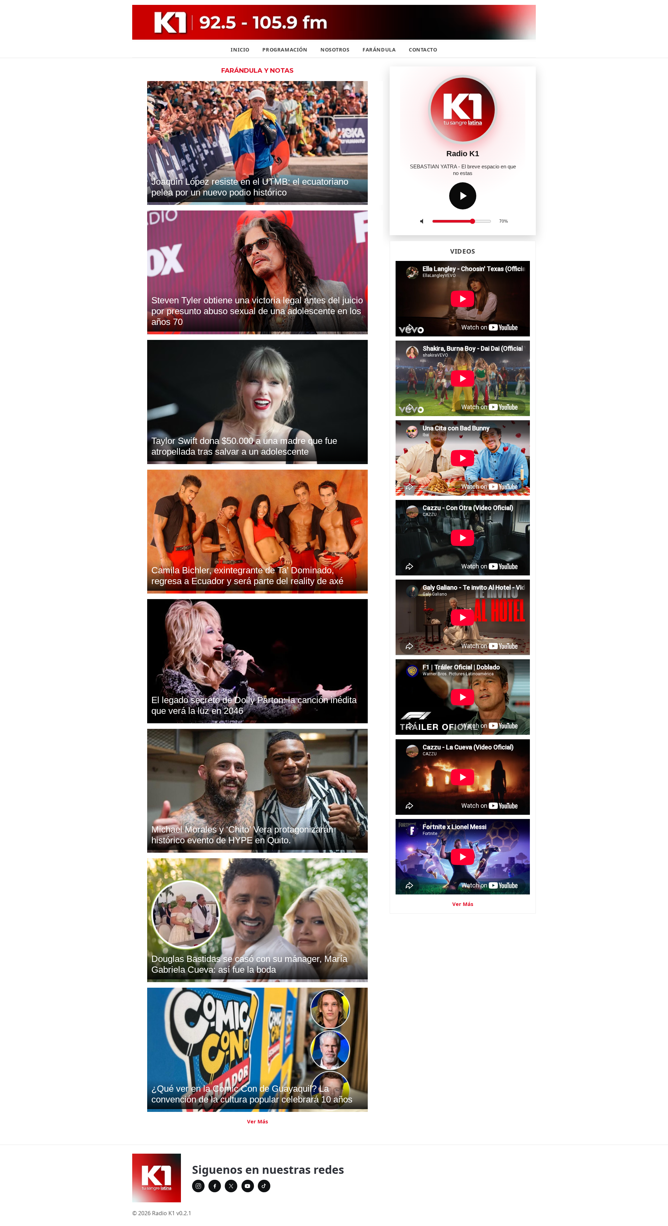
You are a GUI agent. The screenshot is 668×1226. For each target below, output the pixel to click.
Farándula (379, 49)
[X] (231, 1186)
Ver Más (257, 1121)
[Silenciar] (423, 221)
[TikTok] (264, 1186)
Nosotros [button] (335, 49)
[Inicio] (156, 1178)
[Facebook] (214, 1186)
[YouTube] (247, 1186)
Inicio (240, 49)
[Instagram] (198, 1186)
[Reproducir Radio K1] (462, 195)
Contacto (423, 49)
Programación (284, 49)
